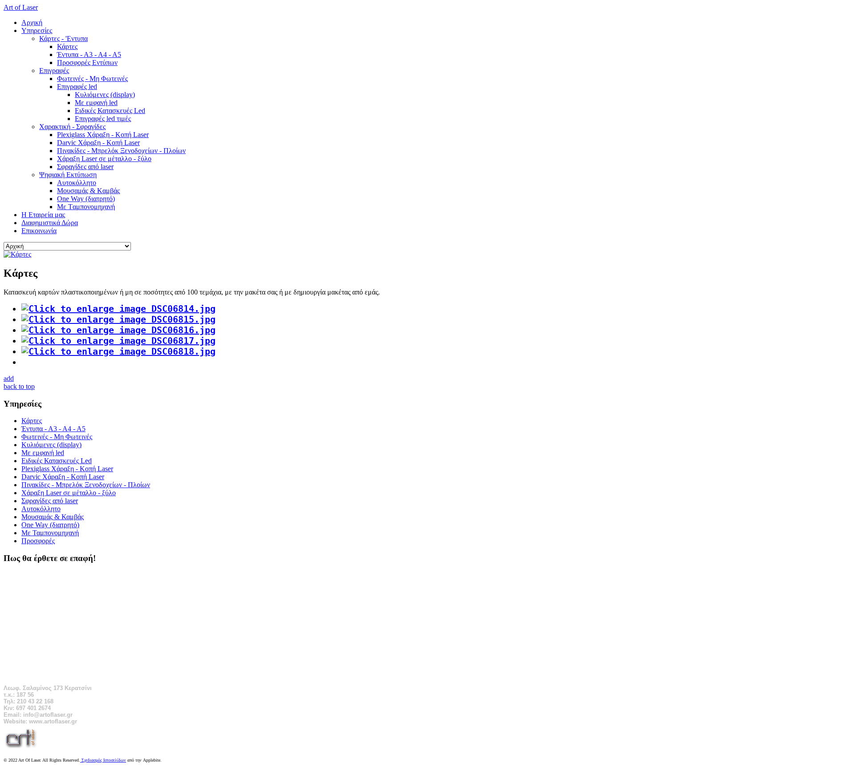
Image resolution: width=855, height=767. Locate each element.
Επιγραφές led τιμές (103, 118)
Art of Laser (21, 7)
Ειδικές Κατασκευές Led (110, 110)
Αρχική (31, 22)
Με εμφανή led (96, 102)
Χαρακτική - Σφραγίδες (72, 126)
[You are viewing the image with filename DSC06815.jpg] (118, 319)
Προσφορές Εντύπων (87, 62)
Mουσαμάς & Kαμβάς (88, 190)
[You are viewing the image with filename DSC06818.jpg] (118, 351)
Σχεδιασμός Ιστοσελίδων (103, 760)
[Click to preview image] (17, 254)
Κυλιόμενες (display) (105, 94)
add (9, 378)
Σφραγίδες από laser (85, 166)
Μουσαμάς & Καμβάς (52, 517)
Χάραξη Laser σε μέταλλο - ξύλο (104, 158)
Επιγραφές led (77, 86)
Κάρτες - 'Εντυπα (63, 38)
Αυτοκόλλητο (76, 182)
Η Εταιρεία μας (43, 214)
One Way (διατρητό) (86, 198)
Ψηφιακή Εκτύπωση (68, 174)
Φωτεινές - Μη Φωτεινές (92, 78)
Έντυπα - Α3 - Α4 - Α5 (89, 54)
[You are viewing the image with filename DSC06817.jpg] (118, 340)
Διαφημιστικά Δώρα (49, 222)
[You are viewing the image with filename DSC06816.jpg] (118, 330)
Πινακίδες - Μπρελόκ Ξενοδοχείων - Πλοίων (121, 150)
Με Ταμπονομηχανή (50, 533)
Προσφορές (38, 541)
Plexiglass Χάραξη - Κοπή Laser (103, 134)
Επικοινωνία (39, 230)
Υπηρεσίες (36, 30)
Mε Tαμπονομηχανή (86, 206)
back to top (19, 386)
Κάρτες (67, 46)
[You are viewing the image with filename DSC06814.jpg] (118, 308)
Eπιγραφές (54, 70)
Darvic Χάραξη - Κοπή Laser (98, 142)
